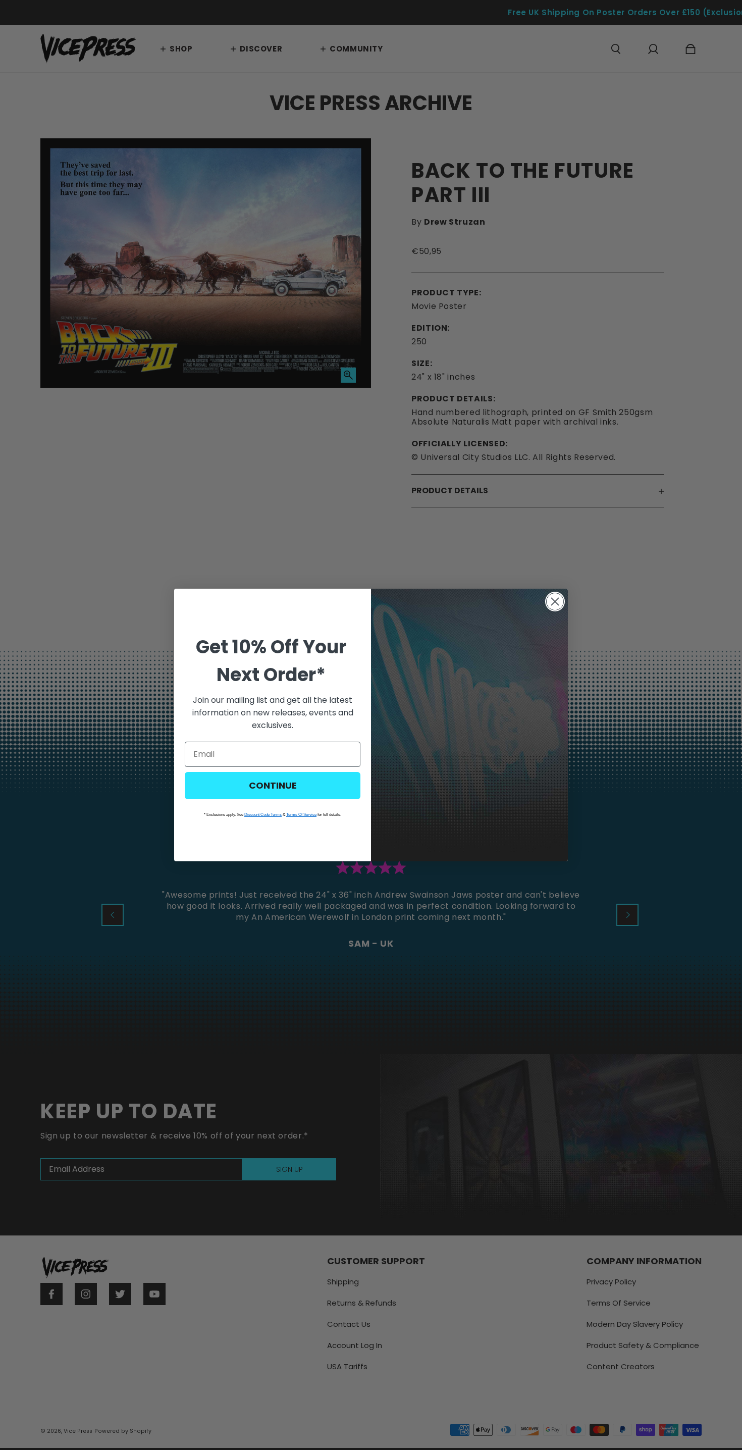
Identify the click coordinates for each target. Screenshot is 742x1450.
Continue (273, 785)
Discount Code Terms (263, 814)
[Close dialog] (555, 601)
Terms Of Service (301, 814)
